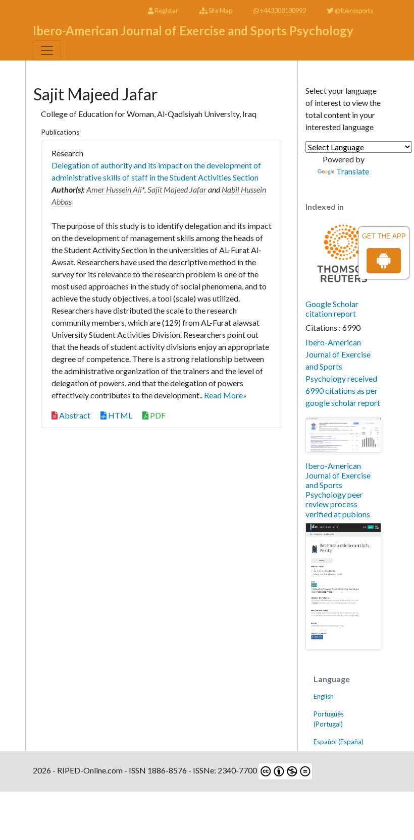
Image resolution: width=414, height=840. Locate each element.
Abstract (74, 415)
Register (165, 11)
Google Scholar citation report (331, 308)
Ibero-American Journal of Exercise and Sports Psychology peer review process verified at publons (338, 490)
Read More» (225, 395)
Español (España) (339, 742)
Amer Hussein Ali (114, 189)
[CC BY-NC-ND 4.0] (284, 770)
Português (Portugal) (329, 719)
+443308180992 (282, 11)
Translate (352, 171)
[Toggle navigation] (47, 50)
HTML (119, 415)
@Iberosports (353, 11)
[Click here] (343, 434)
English (324, 696)
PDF (157, 415)
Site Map (220, 11)
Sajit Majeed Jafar (176, 189)
